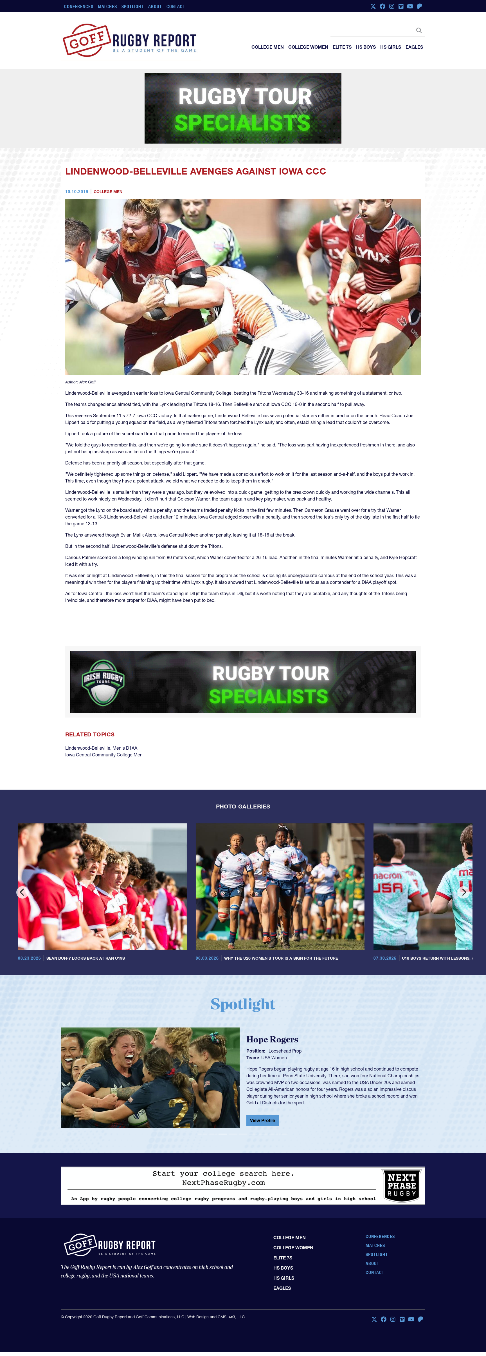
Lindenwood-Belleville (87, 720)
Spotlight (133, 6)
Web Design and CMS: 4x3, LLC (216, 1299)
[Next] (463, 864)
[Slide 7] (263, 1106)
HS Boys (366, 47)
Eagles (414, 47)
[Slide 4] (233, 1106)
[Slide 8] (273, 1106)
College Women (308, 47)
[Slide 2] (212, 1106)
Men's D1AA (124, 720)
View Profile (262, 1088)
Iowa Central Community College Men (104, 727)
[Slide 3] (223, 1106)
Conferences (78, 6)
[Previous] (22, 864)
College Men (267, 47)
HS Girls (390, 47)
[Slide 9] (283, 1106)
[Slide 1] (202, 1106)
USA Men (270, 1034)
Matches (107, 6)
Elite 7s (342, 47)
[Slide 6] (253, 1106)
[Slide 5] (243, 1106)
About (155, 6)
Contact (175, 6)
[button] (88, 1052)
